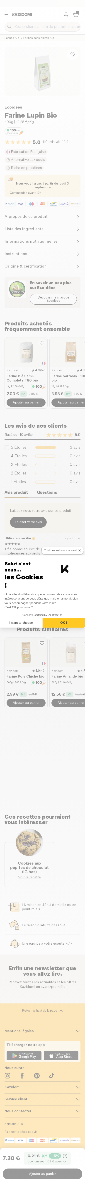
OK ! (63, 622)
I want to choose (21, 622)
